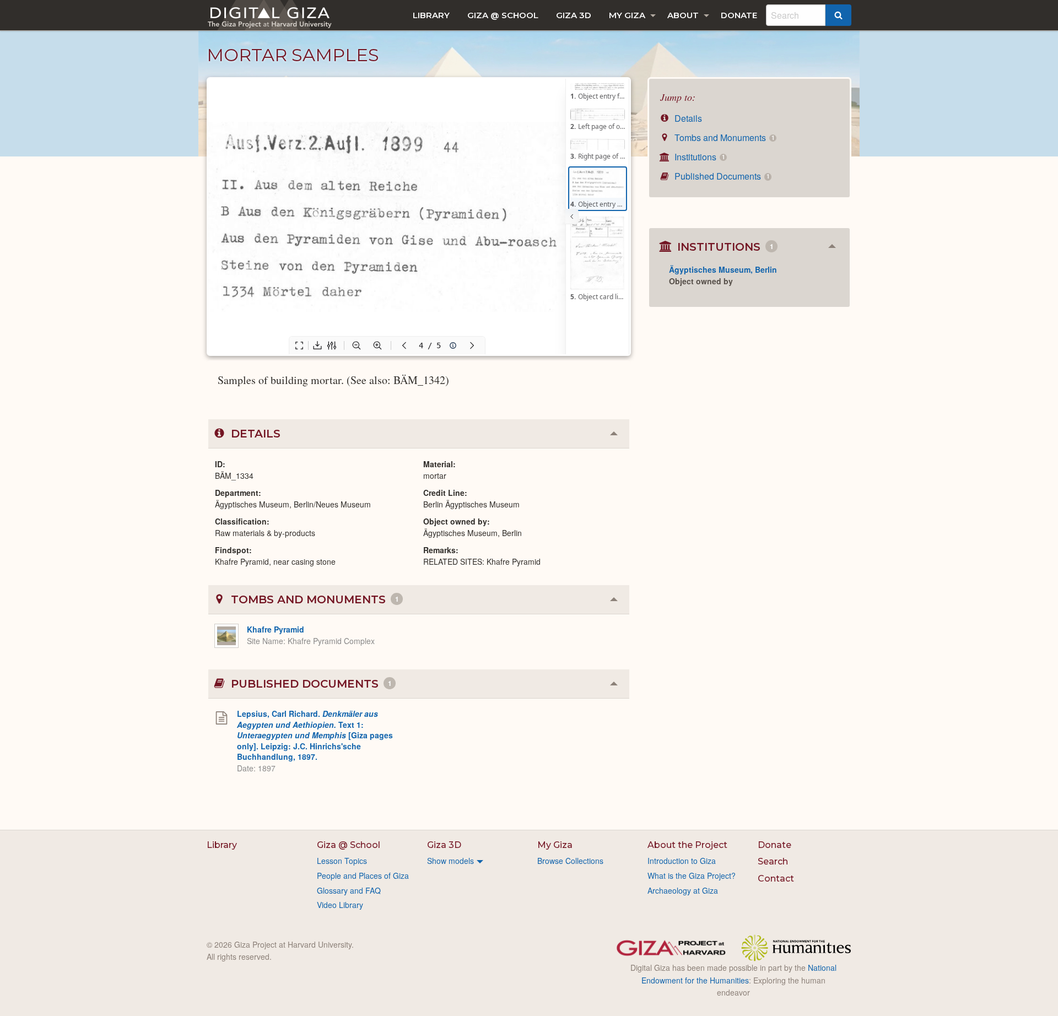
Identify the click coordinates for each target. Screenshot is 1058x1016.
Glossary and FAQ (349, 890)
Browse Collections (570, 860)
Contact (776, 878)
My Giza (627, 15)
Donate (739, 15)
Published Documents (720, 176)
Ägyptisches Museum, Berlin (723, 269)
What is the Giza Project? (691, 875)
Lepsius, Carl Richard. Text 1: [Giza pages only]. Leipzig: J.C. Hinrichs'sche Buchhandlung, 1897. (315, 735)
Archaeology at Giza (682, 890)
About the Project (687, 845)
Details (687, 118)
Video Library (340, 904)
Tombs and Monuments (723, 137)
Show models (450, 861)
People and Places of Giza (363, 875)
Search (773, 861)
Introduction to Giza (681, 860)
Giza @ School (502, 15)
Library (431, 15)
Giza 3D (573, 15)
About (683, 15)
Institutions (698, 156)
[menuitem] (431, 15)
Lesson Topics (342, 860)
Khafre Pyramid (275, 629)
